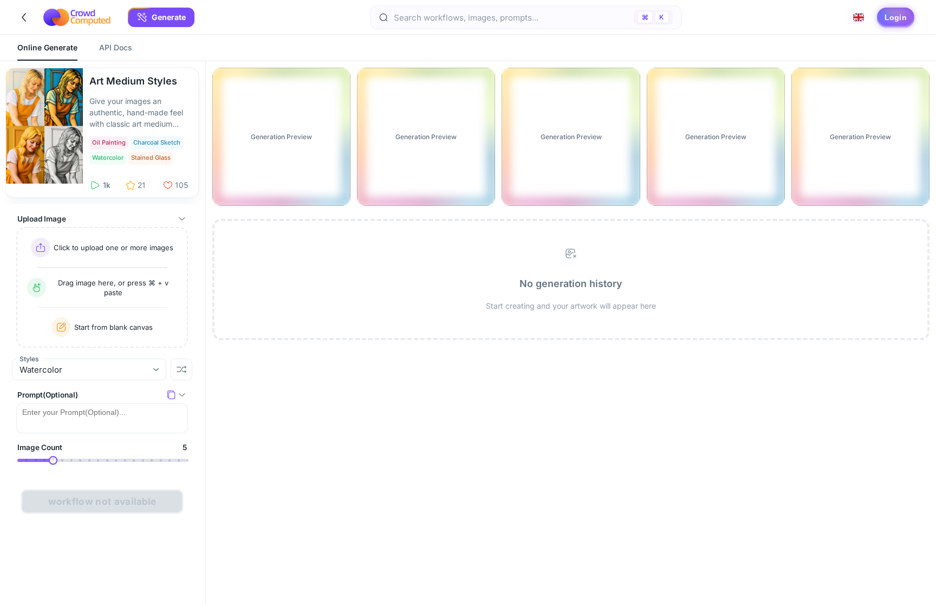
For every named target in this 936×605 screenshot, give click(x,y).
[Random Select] (181, 369)
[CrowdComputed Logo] (76, 17)
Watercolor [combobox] (41, 370)
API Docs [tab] (115, 47)
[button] (161, 17)
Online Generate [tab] (47, 47)
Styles (29, 359)
